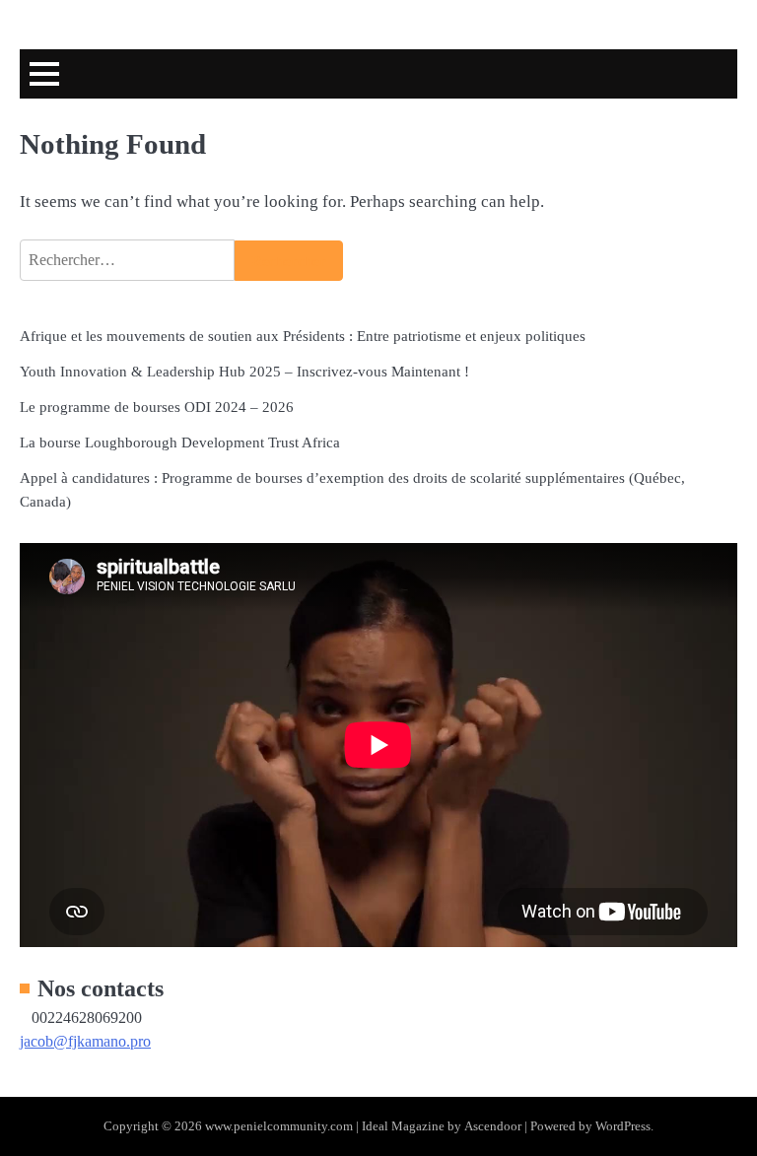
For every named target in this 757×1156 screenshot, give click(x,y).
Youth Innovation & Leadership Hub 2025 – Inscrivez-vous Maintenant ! (244, 371)
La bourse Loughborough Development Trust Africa (180, 442)
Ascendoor (492, 1126)
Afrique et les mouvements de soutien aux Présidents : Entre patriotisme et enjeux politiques (302, 335)
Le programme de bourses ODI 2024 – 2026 (157, 406)
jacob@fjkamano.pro (85, 1041)
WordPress (623, 1126)
